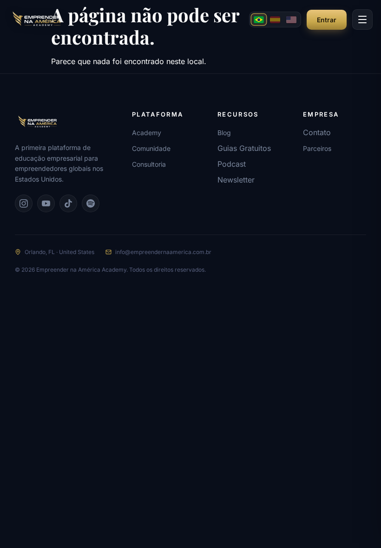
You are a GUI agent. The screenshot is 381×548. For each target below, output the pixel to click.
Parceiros (317, 148)
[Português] (258, 19)
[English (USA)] (291, 19)
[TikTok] (68, 203)
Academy (146, 133)
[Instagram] (24, 203)
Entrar (326, 20)
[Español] (275, 19)
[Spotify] (90, 203)
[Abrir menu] (362, 19)
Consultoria (149, 164)
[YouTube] (46, 203)
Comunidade (151, 148)
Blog (224, 133)
